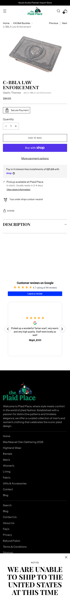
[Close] (66, 557)
